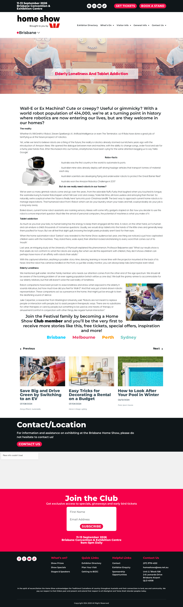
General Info (140, 25)
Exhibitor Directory (87, 25)
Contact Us (158, 25)
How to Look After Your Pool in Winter (138, 392)
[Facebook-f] (19, 559)
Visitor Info (123, 25)
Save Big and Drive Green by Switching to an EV (40, 394)
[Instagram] (94, 6)
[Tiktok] (104, 6)
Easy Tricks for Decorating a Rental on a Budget (90, 394)
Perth (108, 337)
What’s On (106, 25)
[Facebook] (89, 6)
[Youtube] (99, 6)
